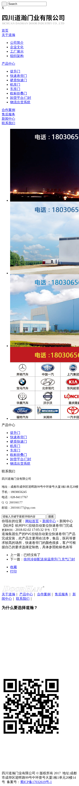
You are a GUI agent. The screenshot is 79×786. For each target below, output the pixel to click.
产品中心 (8, 63)
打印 (13, 571)
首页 (5, 30)
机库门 (15, 84)
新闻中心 (8, 118)
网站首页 (32, 521)
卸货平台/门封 (20, 98)
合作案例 (8, 110)
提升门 (15, 71)
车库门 (15, 89)
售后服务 (8, 114)
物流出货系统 (20, 102)
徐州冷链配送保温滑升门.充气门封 (49, 559)
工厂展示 (17, 51)
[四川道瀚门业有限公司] (33, 27)
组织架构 (17, 56)
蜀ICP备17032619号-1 (36, 782)
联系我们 (8, 123)
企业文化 (17, 47)
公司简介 (17, 42)
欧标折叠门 (18, 93)
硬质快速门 (18, 80)
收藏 (13, 567)
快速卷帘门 (18, 76)
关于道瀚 (8, 35)
